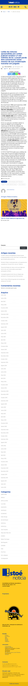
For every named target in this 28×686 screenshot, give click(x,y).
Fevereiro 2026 (4, 307)
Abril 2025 (3, 340)
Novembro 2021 (4, 471)
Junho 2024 (3, 372)
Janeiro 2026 (4, 311)
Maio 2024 (3, 375)
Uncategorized (4, 558)
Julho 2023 (3, 407)
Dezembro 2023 (4, 391)
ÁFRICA (3, 497)
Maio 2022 (3, 452)
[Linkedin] (18, 7)
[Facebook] (9, 74)
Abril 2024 (3, 378)
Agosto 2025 (4, 327)
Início (4, 11)
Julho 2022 (3, 445)
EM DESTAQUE (4, 520)
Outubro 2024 (4, 359)
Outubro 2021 (4, 474)
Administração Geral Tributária (15, 181)
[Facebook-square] (9, 7)
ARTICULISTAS (4, 500)
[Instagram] (19, 74)
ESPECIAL (3, 523)
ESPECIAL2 (3, 526)
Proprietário (5, 593)
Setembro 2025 (4, 323)
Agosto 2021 (4, 480)
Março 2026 (3, 304)
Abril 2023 (3, 416)
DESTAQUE (3, 510)
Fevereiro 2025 (4, 346)
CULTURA (3, 504)
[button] (1, 7)
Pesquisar (3, 245)
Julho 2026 (3, 295)
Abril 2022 (3, 455)
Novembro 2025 (4, 317)
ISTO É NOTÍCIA (8, 66)
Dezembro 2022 (4, 429)
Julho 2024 (3, 368)
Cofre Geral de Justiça (11, 184)
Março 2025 (3, 343)
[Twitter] (11, 7)
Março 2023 (3, 420)
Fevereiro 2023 (4, 423)
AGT (3, 184)
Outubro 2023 (4, 397)
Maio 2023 (3, 413)
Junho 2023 (3, 410)
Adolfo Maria (4, 494)
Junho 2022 (3, 448)
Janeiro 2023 (4, 426)
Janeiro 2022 (4, 464)
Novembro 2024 (4, 356)
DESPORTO (4, 507)
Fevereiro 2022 (4, 461)
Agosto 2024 (4, 365)
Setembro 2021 (4, 477)
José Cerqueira (4, 529)
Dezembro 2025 (4, 314)
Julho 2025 (3, 330)
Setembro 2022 (4, 439)
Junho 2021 (3, 487)
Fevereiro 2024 (4, 384)
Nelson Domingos (5, 539)
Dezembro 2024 (4, 352)
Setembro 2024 (4, 362)
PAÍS (9, 11)
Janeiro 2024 (4, 388)
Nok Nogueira (4, 542)
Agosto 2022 (4, 442)
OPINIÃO (3, 545)
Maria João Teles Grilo (6, 532)
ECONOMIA (4, 513)
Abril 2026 (3, 301)
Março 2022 (3, 458)
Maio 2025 (3, 336)
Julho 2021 (3, 484)
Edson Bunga (4, 516)
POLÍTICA (3, 552)
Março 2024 (3, 381)
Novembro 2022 (4, 432)
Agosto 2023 (4, 404)
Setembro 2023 (4, 400)
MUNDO (3, 536)
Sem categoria (4, 555)
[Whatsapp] (16, 74)
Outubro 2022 (4, 436)
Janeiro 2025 (4, 349)
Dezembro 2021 (4, 468)
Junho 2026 (3, 298)
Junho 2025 (3, 333)
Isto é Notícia (22, 184)
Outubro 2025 (4, 320)
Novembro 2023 (4, 394)
